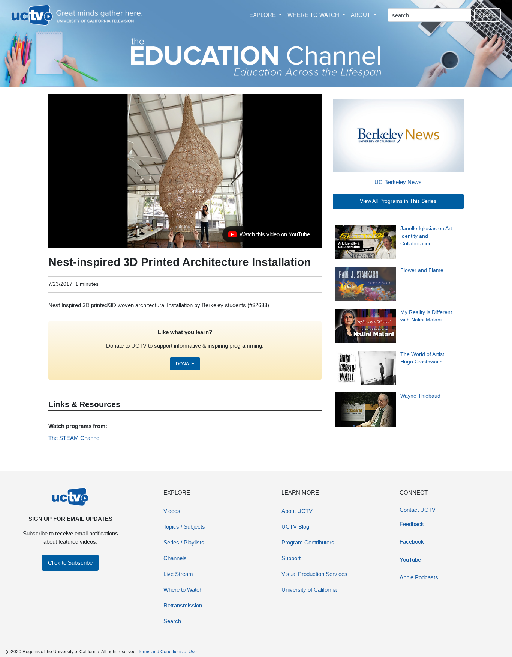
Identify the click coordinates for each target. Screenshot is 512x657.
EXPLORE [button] (263, 15)
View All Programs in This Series (398, 201)
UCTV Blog (295, 527)
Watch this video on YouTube (269, 236)
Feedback (412, 524)
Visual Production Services (314, 574)
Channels (175, 558)
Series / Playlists (183, 542)
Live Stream (178, 574)
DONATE (185, 363)
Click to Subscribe (70, 563)
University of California (309, 589)
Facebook (412, 541)
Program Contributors (307, 542)
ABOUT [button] (361, 15)
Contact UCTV (418, 510)
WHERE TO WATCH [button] (314, 15)
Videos (171, 511)
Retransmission (182, 605)
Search (487, 15)
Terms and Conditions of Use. (168, 651)
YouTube (410, 559)
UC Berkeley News (398, 182)
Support (291, 558)
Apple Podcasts (419, 577)
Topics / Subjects (184, 527)
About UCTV (297, 511)
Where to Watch (182, 589)
